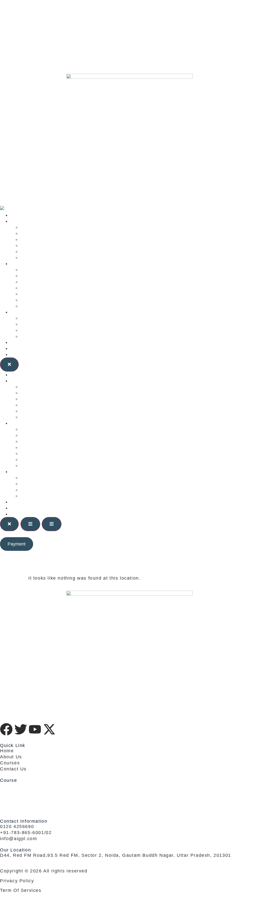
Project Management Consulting (58, 245)
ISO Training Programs (47, 287)
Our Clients (23, 312)
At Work (29, 324)
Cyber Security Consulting (51, 239)
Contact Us (23, 354)
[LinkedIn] (129, 37)
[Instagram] (129, 60)
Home (17, 215)
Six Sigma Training (43, 269)
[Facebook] (129, 15)
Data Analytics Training (48, 299)
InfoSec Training (40, 293)
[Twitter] (129, 26)
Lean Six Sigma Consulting (52, 227)
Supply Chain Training (46, 305)
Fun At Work (35, 336)
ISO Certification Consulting (54, 233)
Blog (15, 342)
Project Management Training (55, 281)
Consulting (23, 221)
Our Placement (38, 330)
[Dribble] (129, 48)
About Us (21, 348)
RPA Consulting (38, 257)
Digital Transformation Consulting (60, 251)
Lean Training (36, 275)
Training (20, 263)
